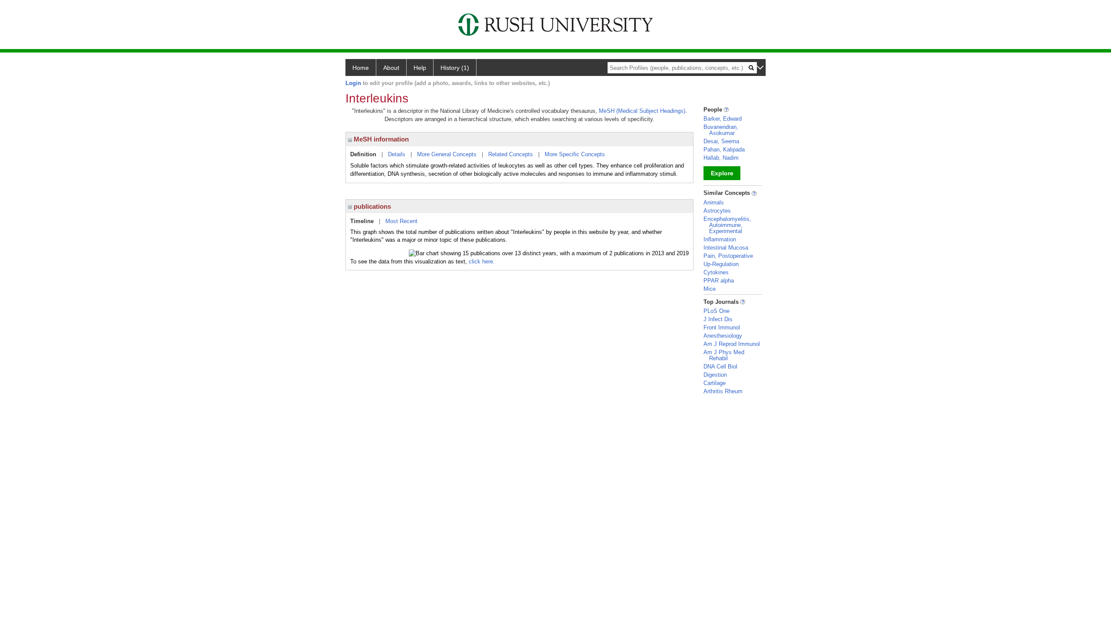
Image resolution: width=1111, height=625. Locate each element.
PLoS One (716, 311)
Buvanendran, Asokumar (720, 130)
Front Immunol (721, 327)
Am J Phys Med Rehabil (723, 355)
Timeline (362, 221)
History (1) (454, 67)
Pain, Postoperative (728, 256)
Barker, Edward (722, 118)
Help (420, 67)
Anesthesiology (722, 335)
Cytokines (716, 272)
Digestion (715, 375)
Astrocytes (717, 210)
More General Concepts (447, 154)
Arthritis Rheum (723, 391)
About (391, 67)
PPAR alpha (718, 280)
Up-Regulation (721, 264)
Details (396, 154)
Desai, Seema (721, 141)
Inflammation (719, 239)
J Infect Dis (718, 319)
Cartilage (714, 383)
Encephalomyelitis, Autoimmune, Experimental (727, 225)
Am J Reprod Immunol (731, 344)
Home (360, 67)
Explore (722, 173)
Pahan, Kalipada (724, 149)
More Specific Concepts (575, 154)
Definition (363, 154)
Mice (709, 289)
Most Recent (401, 221)
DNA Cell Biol (720, 366)
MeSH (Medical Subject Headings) (642, 111)
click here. (482, 261)
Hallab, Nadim (721, 158)
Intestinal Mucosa (725, 247)
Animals (713, 202)
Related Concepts (510, 154)
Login (353, 83)
